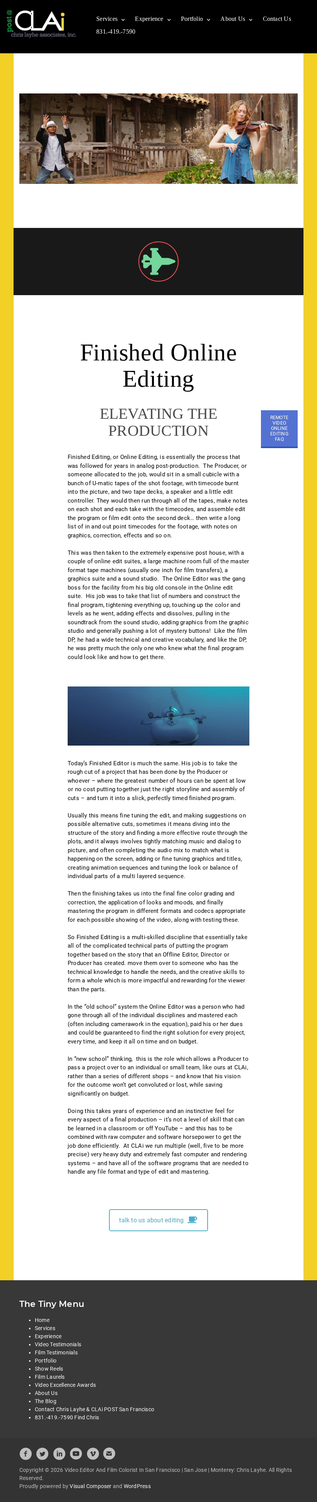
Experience (149, 18)
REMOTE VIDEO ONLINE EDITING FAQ (279, 428)
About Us (232, 18)
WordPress (137, 1486)
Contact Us (277, 18)
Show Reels (49, 1369)
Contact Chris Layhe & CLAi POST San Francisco (94, 1409)
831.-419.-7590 (115, 31)
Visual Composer (90, 1486)
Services (107, 18)
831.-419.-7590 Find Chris (67, 1417)
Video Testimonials (58, 1344)
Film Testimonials (56, 1352)
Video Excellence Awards (65, 1385)
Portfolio (192, 18)
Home (42, 1320)
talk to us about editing (151, 1220)
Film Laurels (50, 1377)
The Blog (45, 1401)
